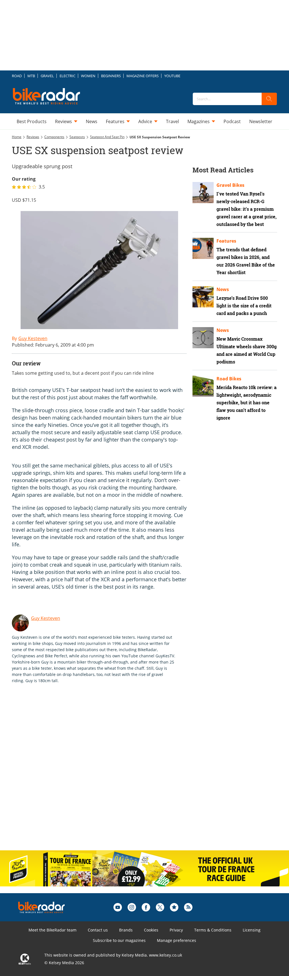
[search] (269, 99)
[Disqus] (104, 772)
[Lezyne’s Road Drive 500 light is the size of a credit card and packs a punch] (203, 296)
